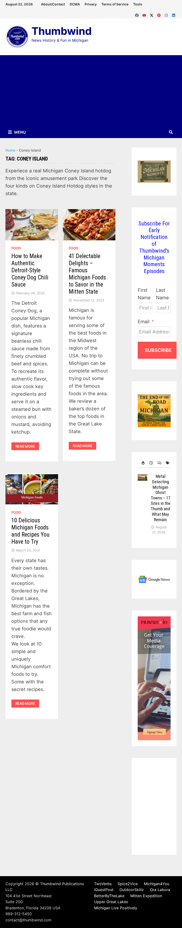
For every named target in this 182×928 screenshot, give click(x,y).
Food (16, 248)
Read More (25, 446)
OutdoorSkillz (131, 889)
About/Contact (53, 4)
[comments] (158, 463)
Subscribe (158, 350)
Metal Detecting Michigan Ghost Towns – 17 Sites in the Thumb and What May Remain (160, 498)
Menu (19, 132)
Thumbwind (62, 31)
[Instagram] (167, 14)
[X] (152, 14)
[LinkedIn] (174, 14)
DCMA (75, 4)
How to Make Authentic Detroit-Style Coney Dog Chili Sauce (29, 270)
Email (144, 321)
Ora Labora (160, 889)
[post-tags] (166, 463)
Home (10, 150)
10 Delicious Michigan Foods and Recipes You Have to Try (30, 531)
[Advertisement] (91, 91)
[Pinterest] (159, 14)
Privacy (91, 4)
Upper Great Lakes (111, 901)
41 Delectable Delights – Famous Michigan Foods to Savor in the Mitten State (87, 274)
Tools (137, 4)
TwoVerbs (103, 883)
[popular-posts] (142, 463)
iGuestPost (104, 889)
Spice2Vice (128, 883)
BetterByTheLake (109, 895)
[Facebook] (137, 14)
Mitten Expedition (146, 895)
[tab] (142, 463)
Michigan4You (156, 883)
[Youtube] (145, 14)
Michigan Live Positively (115, 908)
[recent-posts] (150, 463)
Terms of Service (114, 4)
